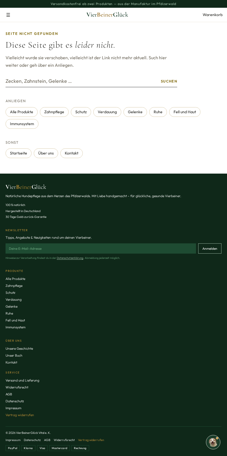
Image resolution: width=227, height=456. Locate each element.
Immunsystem (22, 123)
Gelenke (135, 111)
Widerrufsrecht (17, 387)
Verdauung (107, 111)
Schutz (81, 111)
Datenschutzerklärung (70, 258)
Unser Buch (14, 355)
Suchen (169, 81)
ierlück (26, 187)
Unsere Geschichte (19, 348)
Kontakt (71, 153)
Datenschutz (15, 401)
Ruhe (158, 111)
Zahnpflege (54, 111)
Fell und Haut (185, 111)
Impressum (13, 408)
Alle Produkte (21, 111)
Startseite (18, 153)
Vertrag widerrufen (20, 415)
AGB (9, 394)
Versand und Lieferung (22, 380)
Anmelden (209, 248)
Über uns (46, 153)
